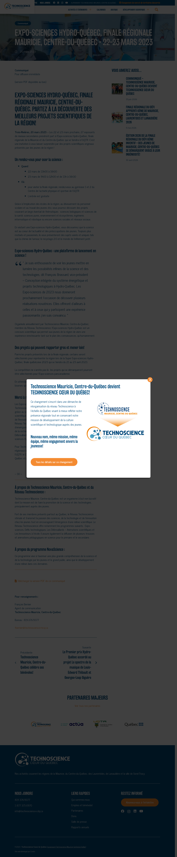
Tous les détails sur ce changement (54, 462)
